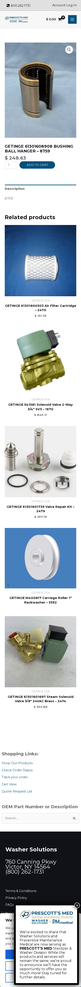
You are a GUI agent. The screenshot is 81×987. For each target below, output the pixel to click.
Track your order (15, 777)
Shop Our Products (17, 763)
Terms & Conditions (20, 891)
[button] (69, 50)
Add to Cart (37, 164)
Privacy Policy (16, 898)
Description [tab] (15, 189)
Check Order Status (17, 770)
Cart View (9, 784)
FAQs (9, 905)
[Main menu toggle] (72, 19)
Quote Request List (17, 791)
